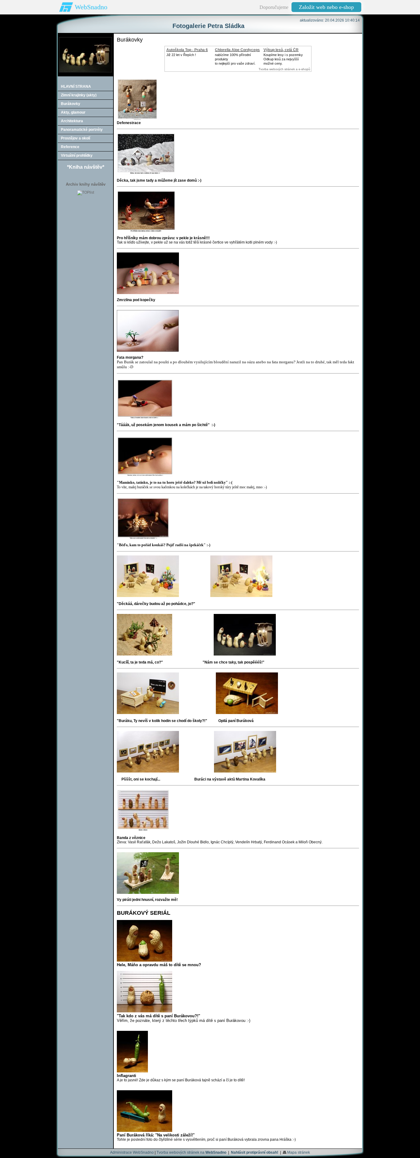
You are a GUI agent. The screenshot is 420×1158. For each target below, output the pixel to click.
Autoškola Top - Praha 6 (187, 50)
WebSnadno (91, 7)
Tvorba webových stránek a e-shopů (284, 69)
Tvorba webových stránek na (191, 1152)
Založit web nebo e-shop (326, 7)
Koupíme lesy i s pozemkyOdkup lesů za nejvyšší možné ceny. (283, 59)
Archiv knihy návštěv (85, 184)
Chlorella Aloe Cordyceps (237, 50)
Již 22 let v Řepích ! (181, 55)
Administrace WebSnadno (132, 1152)
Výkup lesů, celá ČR (281, 50)
